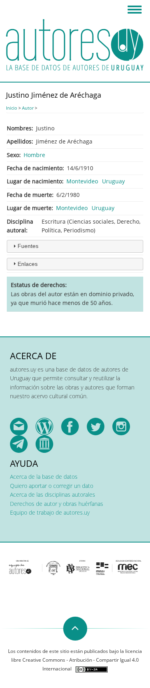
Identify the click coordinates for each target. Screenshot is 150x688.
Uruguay (113, 181)
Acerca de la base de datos (44, 476)
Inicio (11, 108)
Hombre (34, 155)
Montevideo (82, 181)
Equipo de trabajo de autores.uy (50, 512)
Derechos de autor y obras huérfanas (56, 503)
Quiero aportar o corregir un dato (51, 485)
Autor (28, 108)
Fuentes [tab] (28, 246)
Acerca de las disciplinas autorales (52, 494)
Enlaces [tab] (28, 264)
